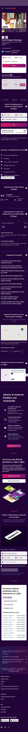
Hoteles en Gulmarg (8, 628)
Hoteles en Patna (7, 617)
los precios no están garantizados (14, 652)
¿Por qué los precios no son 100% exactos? (11, 662)
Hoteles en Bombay (8, 624)
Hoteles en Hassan (7, 622)
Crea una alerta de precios (14, 437)
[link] (14, 445)
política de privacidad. (15, 574)
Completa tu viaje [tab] (8, 608)
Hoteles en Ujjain (20, 669)
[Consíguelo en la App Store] (14, 720)
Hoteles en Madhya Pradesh (8, 669)
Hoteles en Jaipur (7, 635)
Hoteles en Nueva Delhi (9, 620)
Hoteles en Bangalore (8, 615)
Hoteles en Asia (13, 668)
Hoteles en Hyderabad (8, 633)
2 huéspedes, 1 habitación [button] (10, 61)
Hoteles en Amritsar (8, 630)
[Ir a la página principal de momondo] (10, 8)
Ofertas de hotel (4, 668)
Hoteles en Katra (7, 626)
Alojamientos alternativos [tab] (10, 601)
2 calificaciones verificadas (15, 51)
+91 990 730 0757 (7, 48)
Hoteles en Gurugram (8, 637)
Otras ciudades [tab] (7, 597)
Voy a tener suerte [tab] (8, 604)
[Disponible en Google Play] (5, 720)
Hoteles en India (21, 668)
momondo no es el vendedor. (10, 656)
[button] (2, 8)
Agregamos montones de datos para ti (13, 659)
